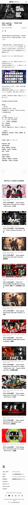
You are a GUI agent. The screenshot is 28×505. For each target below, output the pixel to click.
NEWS (4, 476)
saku (3, 151)
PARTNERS (5, 481)
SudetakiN (4, 160)
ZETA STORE (6, 471)
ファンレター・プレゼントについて (18, 476)
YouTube (11, 132)
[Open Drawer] (26, 2)
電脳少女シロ (10, 127)
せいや (15, 117)
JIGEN (3, 156)
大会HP (3, 140)
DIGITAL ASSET (6, 486)
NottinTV (7, 125)
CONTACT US (6, 484)
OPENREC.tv (5, 132)
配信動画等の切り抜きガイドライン (18, 479)
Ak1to (3, 147)
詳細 (8, 140)
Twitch (16, 132)
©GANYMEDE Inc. (16, 502)
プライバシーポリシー (16, 471)
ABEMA (21, 132)
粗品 (12, 117)
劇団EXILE (14, 121)
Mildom (8, 147)
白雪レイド (23, 127)
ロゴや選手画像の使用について (18, 474)
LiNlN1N (4, 149)
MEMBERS (5, 479)
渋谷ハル (17, 127)
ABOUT (4, 474)
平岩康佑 (7, 123)
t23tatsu (4, 158)
